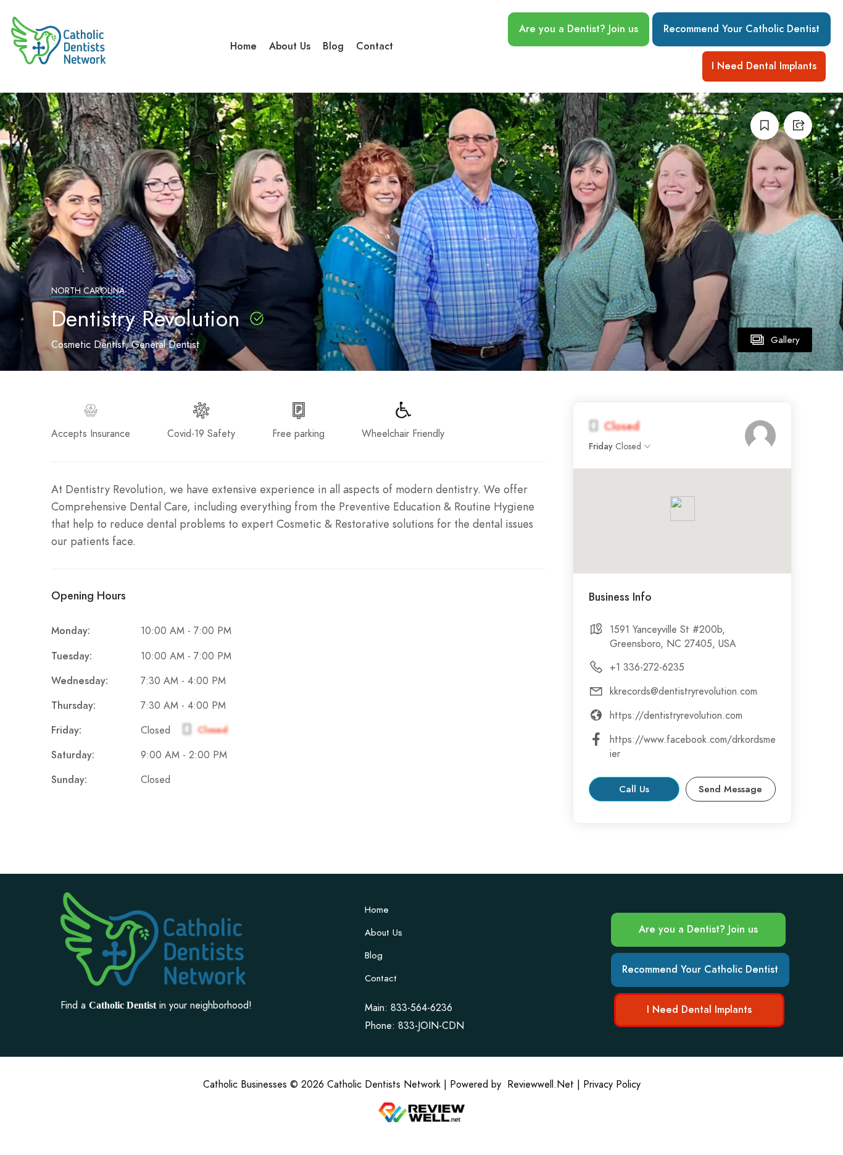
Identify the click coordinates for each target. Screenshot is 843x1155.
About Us (289, 46)
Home (243, 46)
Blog (333, 46)
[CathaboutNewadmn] (760, 435)
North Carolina (88, 291)
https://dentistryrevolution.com (676, 715)
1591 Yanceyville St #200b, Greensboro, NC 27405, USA (673, 637)
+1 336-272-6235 (647, 667)
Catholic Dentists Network (384, 1084)
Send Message (730, 789)
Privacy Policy (612, 1084)
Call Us (634, 789)
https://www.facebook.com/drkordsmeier (693, 747)
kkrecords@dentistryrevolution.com (683, 691)
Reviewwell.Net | (543, 1084)
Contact (374, 46)
